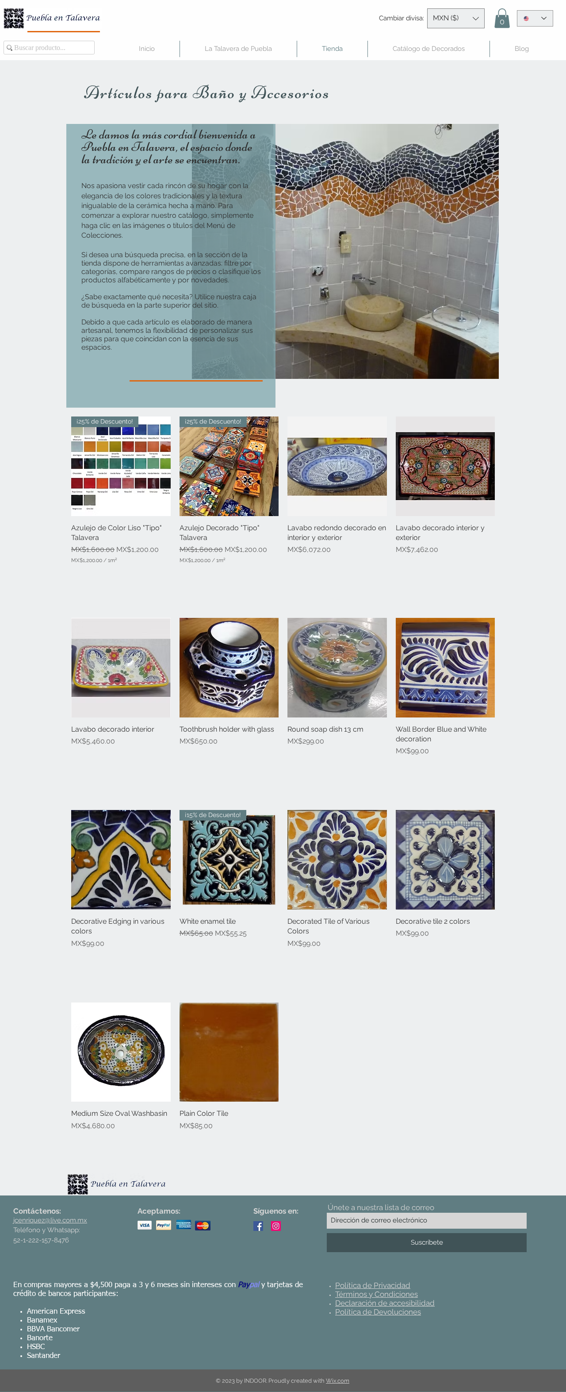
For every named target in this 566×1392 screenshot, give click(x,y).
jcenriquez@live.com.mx (50, 1220)
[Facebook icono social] (258, 1226)
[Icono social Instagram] (276, 1226)
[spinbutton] (121, 578)
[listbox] (456, 18)
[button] (456, 18)
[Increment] (163, 578)
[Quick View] (337, 466)
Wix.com (337, 1380)
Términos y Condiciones (376, 1294)
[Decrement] (78, 578)
